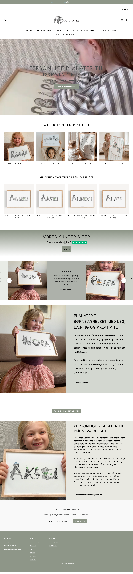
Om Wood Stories (34, 542)
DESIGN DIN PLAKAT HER (66, 86)
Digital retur (33, 559)
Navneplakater (45, 30)
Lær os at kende (82, 383)
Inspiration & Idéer (66, 34)
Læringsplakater (86, 30)
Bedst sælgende (25, 30)
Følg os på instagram (66, 411)
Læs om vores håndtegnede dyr (89, 494)
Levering (32, 552)
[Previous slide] (9, 280)
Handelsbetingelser (54, 542)
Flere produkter (108, 30)
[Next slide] (123, 280)
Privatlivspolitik (53, 545)
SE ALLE (66, 249)
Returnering (33, 556)
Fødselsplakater (65, 30)
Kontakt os (33, 545)
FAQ (31, 549)
